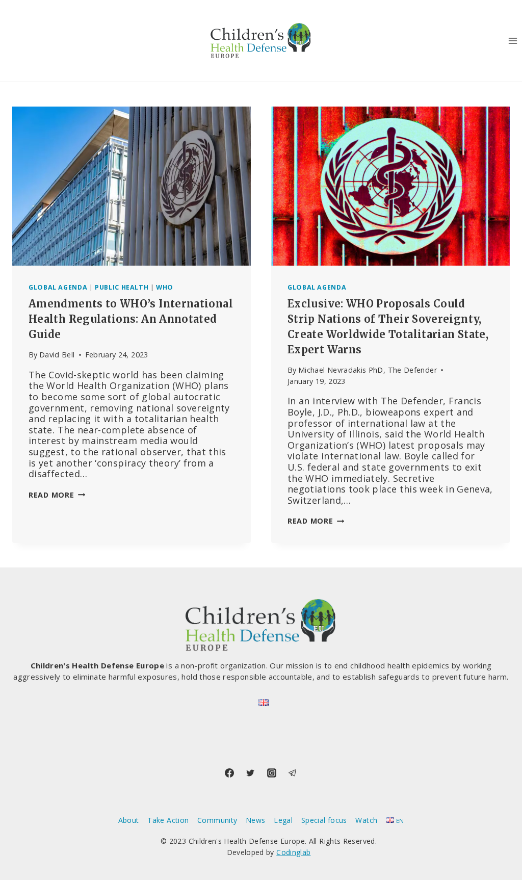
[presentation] (131, 186)
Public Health (121, 287)
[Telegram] (292, 773)
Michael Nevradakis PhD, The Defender (367, 370)
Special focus (324, 820)
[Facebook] (229, 773)
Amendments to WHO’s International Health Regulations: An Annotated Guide (131, 319)
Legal (283, 820)
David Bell (57, 354)
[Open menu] (512, 40)
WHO (164, 287)
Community (217, 820)
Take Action (168, 820)
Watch (366, 820)
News (255, 820)
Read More (57, 495)
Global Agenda (58, 287)
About (128, 820)
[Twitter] (250, 773)
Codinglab (293, 852)
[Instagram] (272, 773)
